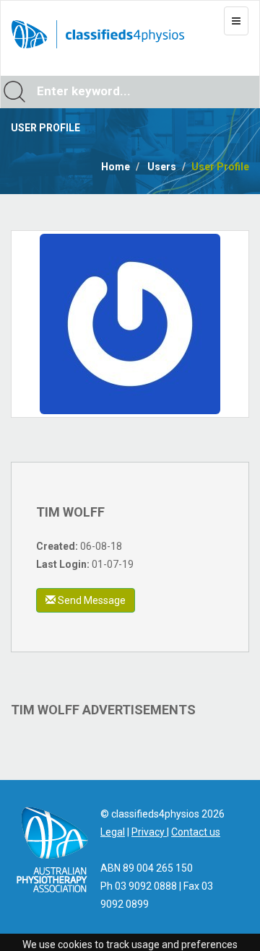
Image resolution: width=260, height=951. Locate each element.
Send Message (91, 600)
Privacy (149, 832)
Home (115, 166)
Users (161, 166)
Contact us (195, 832)
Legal (112, 832)
